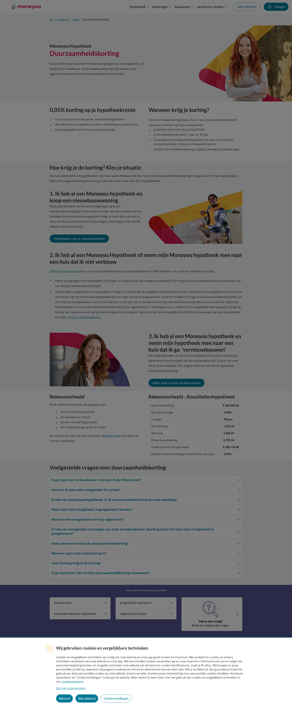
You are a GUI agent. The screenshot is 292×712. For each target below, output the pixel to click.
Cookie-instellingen (116, 698)
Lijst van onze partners (71, 688)
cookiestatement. (73, 681)
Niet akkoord (86, 698)
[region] (146, 675)
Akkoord (64, 698)
